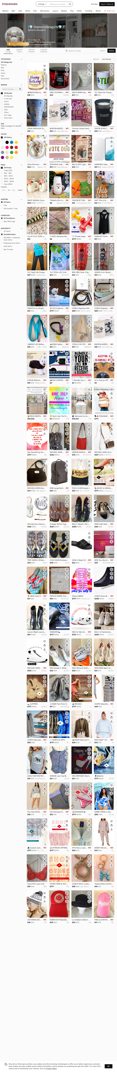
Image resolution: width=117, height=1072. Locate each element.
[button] (42, 4)
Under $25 (8, 170)
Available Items (10, 234)
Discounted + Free (11, 208)
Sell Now (94, 4)
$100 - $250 (9, 179)
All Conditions (9, 218)
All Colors (8, 137)
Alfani (6, 112)
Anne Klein (8, 118)
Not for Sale (8, 249)
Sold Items (8, 246)
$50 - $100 (8, 176)
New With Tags (9, 221)
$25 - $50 (8, 173)
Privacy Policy (51, 1069)
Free (5, 205)
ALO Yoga (7, 115)
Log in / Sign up (107, 4)
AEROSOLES (9, 107)
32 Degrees (8, 96)
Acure (6, 101)
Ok (108, 1066)
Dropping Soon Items (12, 243)
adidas (6, 104)
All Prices (7, 168)
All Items (7, 202)
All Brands (8, 93)
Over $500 (8, 184)
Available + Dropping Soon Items (12, 239)
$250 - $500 (9, 181)
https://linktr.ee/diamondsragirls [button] (42, 42)
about (102, 51)
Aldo (6, 110)
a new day (8, 99)
